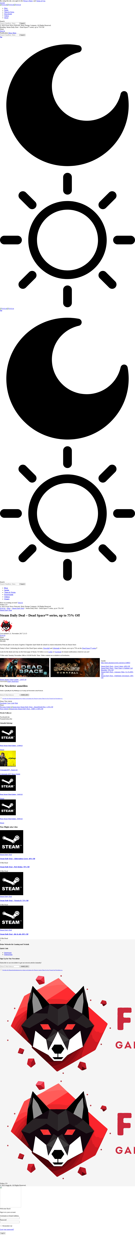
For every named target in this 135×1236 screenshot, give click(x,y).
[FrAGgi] (10, 5)
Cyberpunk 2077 (5, 774)
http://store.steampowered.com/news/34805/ (115, 663)
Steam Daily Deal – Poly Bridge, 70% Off (14, 867)
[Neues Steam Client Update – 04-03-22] (8, 815)
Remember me (7, 1226)
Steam (2, 750)
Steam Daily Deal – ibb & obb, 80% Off (14, 934)
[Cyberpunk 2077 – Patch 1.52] (8, 766)
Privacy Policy (28, 1)
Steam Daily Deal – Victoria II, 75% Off (14, 900)
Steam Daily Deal (6, 610)
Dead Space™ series (89, 648)
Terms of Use (40, 1)
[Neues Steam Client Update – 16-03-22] (8, 790)
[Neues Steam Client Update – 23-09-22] (8, 741)
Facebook (58, 652)
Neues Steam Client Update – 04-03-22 (11, 819)
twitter (50, 652)
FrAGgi (2, 635)
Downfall (46, 648)
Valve (17, 681)
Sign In (20, 603)
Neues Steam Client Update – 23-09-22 (11, 745)
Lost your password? (7, 1229)
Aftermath (56, 648)
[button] (2, 3)
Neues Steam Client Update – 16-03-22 (11, 794)
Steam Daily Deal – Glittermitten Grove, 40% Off (17, 859)
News (14, 774)
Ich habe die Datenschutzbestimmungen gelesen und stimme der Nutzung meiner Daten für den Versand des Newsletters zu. (32, 698)
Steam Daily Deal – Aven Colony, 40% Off (115, 666)
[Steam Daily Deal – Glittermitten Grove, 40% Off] (11, 853)
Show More (12, 33)
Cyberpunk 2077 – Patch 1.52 (9, 770)
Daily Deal (11, 681)
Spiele (18, 774)
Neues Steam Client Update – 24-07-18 (13, 679)
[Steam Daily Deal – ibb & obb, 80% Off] (11, 928)
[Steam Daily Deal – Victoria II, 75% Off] (11, 894)
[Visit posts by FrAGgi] (6, 632)
